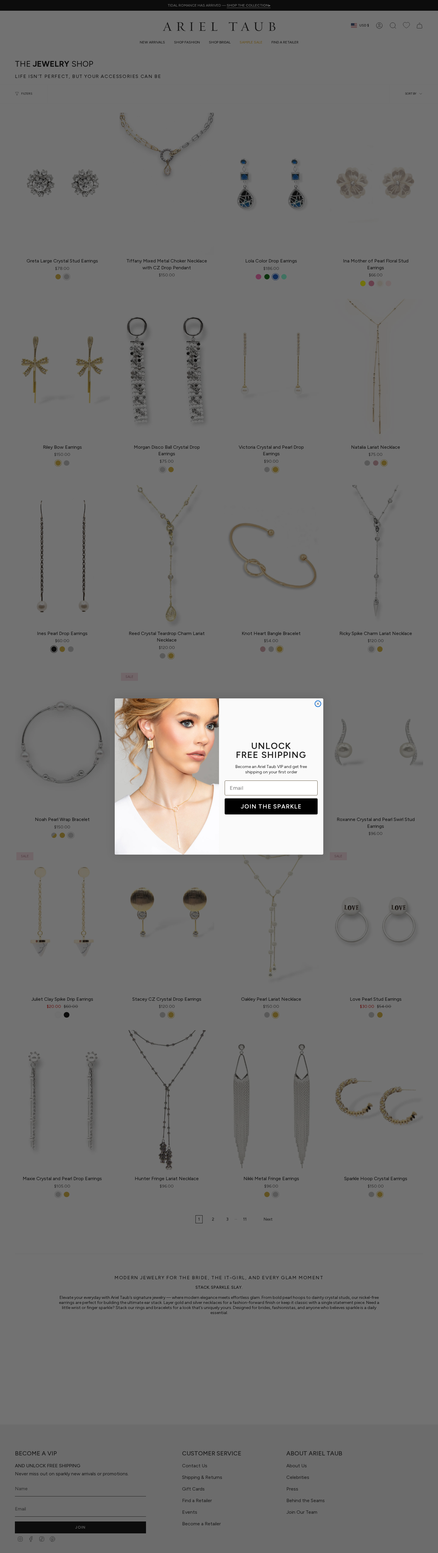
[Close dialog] (318, 704)
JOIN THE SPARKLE (271, 806)
